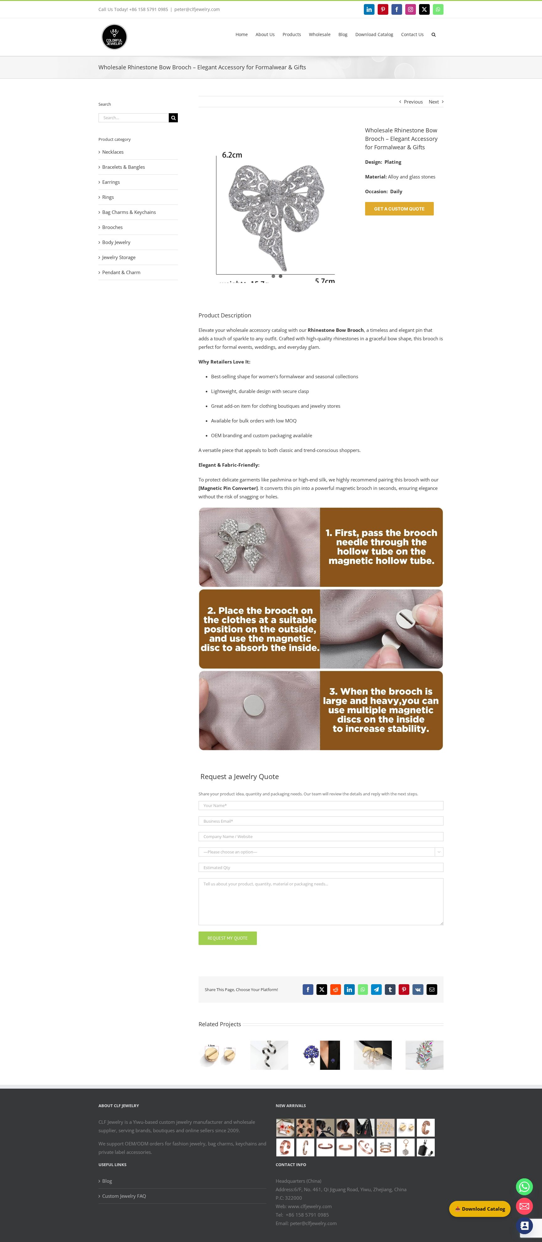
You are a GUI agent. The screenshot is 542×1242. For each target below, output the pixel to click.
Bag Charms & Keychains (129, 212)
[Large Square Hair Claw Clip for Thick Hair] (305, 1128)
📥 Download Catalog (480, 1209)
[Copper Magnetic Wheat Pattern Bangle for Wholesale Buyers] (385, 1147)
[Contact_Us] (524, 1225)
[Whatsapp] (524, 1186)
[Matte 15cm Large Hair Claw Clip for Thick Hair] (325, 1128)
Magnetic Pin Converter (228, 488)
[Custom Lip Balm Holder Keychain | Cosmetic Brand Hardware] (365, 1128)
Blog (107, 1181)
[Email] (524, 1206)
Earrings (111, 182)
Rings (108, 197)
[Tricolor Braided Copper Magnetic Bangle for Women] (305, 1147)
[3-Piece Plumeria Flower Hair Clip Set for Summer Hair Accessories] (285, 1128)
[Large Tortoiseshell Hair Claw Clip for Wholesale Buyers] (345, 1128)
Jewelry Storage (119, 257)
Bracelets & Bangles (123, 167)
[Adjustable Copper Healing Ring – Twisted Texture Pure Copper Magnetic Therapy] (425, 1128)
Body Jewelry (116, 242)
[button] (434, 34)
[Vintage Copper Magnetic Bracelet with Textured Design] (325, 1147)
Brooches (112, 227)
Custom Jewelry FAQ (124, 1196)
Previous (413, 101)
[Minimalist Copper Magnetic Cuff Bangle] (365, 1147)
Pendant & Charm (121, 272)
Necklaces (113, 152)
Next (434, 101)
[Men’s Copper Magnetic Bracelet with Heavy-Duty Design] (345, 1147)
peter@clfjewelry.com (197, 9)
